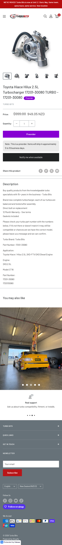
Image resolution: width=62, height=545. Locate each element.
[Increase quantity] (32, 124)
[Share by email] (57, 171)
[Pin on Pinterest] (46, 171)
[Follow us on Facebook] (5, 501)
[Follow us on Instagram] (10, 501)
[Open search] (45, 16)
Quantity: (7, 123)
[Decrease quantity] (17, 124)
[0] (57, 16)
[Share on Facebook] (41, 171)
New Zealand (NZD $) (28, 486)
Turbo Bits (8, 104)
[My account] (50, 16)
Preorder (31, 134)
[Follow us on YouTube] (16, 501)
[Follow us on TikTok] (21, 501)
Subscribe (12, 472)
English (7, 486)
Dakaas (17, 542)
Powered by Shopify (11, 539)
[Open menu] (4, 16)
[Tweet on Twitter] (52, 171)
